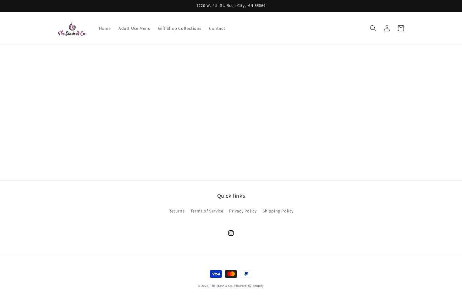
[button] (373, 28)
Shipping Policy (278, 211)
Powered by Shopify (249, 286)
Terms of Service (206, 211)
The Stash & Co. (221, 286)
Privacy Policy (242, 211)
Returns (176, 211)
